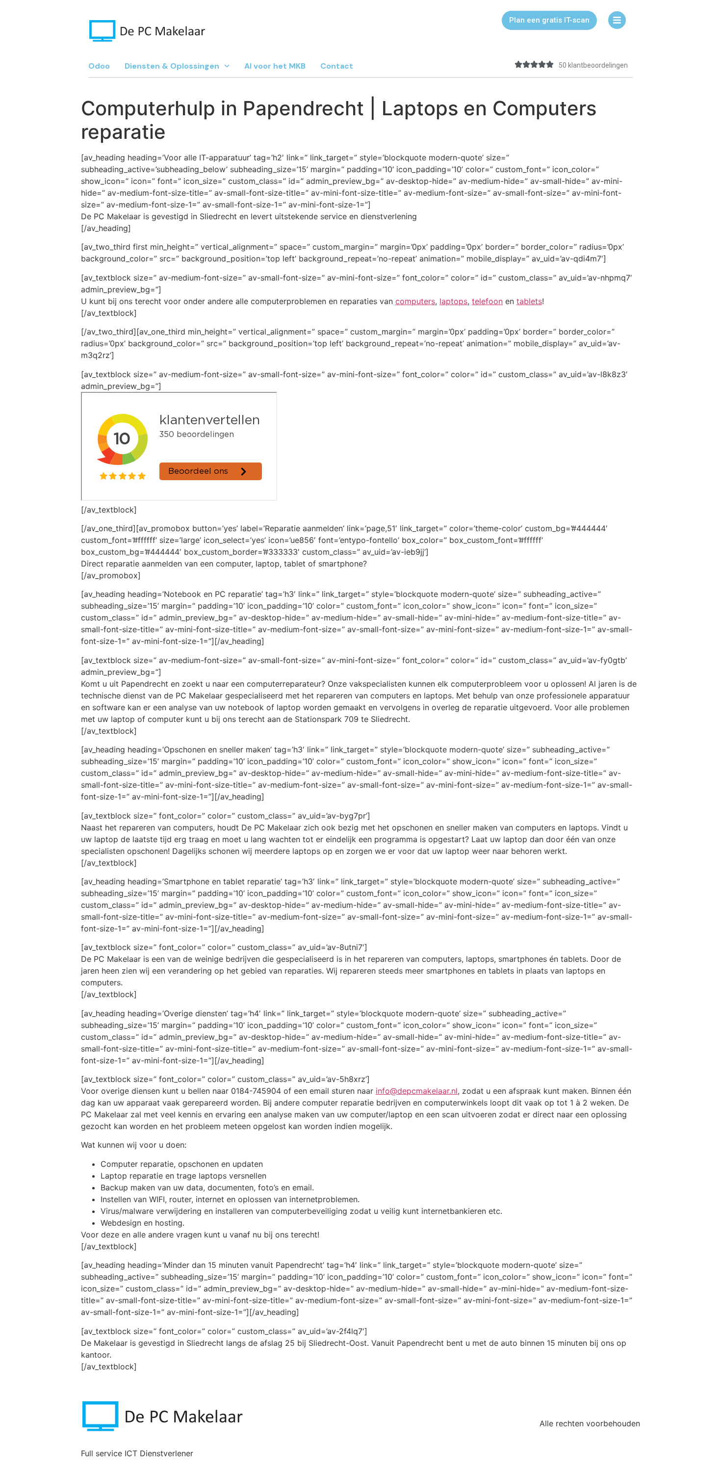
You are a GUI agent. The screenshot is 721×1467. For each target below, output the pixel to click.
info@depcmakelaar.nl (417, 1091)
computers (415, 301)
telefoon (487, 301)
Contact (336, 66)
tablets (529, 301)
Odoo (99, 66)
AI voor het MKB (275, 66)
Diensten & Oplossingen (172, 66)
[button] (549, 20)
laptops (453, 301)
